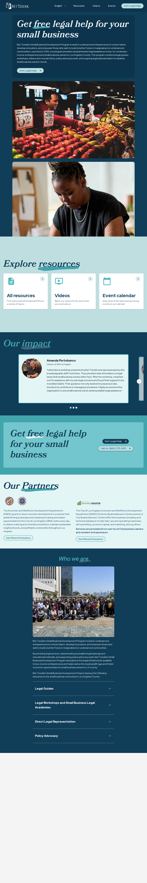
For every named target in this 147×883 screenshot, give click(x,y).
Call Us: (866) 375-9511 (113, 448)
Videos (96, 5)
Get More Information (18, 537)
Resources (79, 5)
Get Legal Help (132, 5)
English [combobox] (58, 5)
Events (112, 5)
